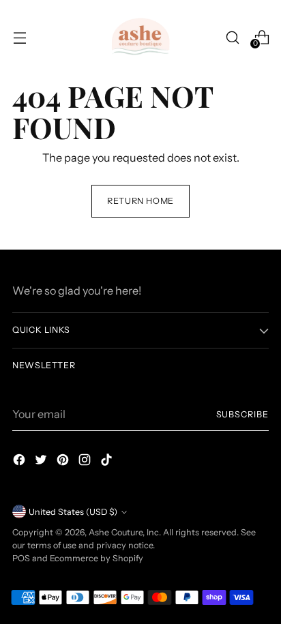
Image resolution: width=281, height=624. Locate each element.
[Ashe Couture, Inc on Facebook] (20, 462)
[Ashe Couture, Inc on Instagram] (86, 462)
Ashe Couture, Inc (124, 532)
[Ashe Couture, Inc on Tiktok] (108, 462)
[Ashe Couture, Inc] (140, 37)
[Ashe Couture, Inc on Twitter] (42, 462)
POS (21, 558)
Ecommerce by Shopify (96, 558)
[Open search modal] (232, 37)
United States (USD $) (73, 512)
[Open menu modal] (19, 37)
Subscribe (242, 414)
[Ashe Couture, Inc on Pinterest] (64, 462)
